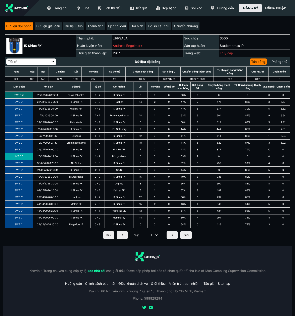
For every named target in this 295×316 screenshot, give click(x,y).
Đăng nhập (275, 8)
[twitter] (144, 308)
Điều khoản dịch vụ (133, 284)
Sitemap (224, 284)
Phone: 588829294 (147, 298)
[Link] (17, 8)
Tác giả (209, 284)
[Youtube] (150, 308)
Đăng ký (250, 8)
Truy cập (226, 53)
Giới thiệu (158, 284)
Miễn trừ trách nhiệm (184, 284)
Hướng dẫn (73, 284)
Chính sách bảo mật (100, 284)
